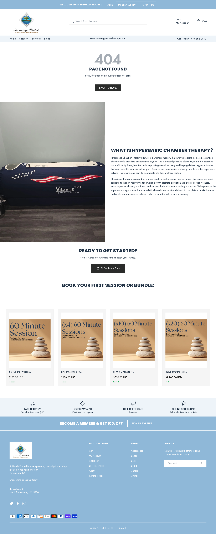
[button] (202, 21)
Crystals (135, 475)
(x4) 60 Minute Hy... (71, 371)
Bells (133, 460)
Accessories (137, 450)
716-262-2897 (198, 38)
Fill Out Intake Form (110, 268)
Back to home (108, 88)
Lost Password (96, 465)
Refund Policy (96, 475)
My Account (95, 455)
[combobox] (108, 21)
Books (134, 465)
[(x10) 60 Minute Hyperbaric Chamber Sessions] (134, 340)
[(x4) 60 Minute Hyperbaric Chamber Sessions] (82, 340)
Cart (91, 450)
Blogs (47, 38)
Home (13, 38)
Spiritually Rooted (103, 528)
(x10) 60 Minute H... (123, 371)
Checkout (93, 460)
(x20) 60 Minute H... (176, 371)
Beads (134, 455)
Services (36, 38)
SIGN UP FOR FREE (142, 423)
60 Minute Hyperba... (20, 371)
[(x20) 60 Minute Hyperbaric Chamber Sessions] (186, 340)
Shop (22, 38)
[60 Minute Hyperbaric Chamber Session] (30, 340)
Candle (134, 470)
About (92, 470)
